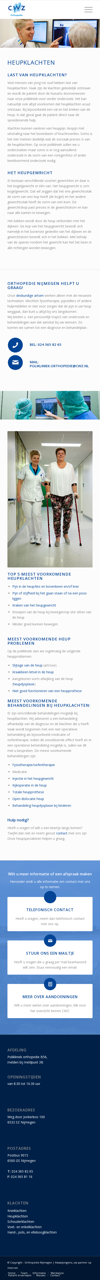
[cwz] (41, 9)
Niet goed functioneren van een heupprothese (47, 691)
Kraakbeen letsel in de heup (33, 672)
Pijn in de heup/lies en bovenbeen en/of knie (45, 586)
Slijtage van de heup (27, 665)
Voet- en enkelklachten (24, 1227)
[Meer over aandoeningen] (50, 984)
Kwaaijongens (63, 1262)
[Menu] (86, 9)
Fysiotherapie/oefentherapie (33, 765)
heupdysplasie (23, 684)
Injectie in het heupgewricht (33, 778)
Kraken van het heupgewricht (34, 605)
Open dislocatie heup (28, 799)
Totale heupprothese (28, 792)
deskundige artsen (30, 295)
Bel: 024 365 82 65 (45, 344)
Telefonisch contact (50, 909)
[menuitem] (86, 9)
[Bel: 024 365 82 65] (15, 345)
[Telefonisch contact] (50, 897)
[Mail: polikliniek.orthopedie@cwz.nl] (15, 362)
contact (61, 833)
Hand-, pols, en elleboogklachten (32, 1232)
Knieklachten (17, 1210)
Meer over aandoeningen (50, 996)
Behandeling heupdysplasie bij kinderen (41, 805)
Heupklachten (17, 1216)
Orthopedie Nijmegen (38, 1262)
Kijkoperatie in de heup (29, 785)
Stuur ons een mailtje (50, 953)
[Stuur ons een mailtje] (50, 940)
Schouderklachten (20, 1221)
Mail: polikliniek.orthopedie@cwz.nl (59, 364)
